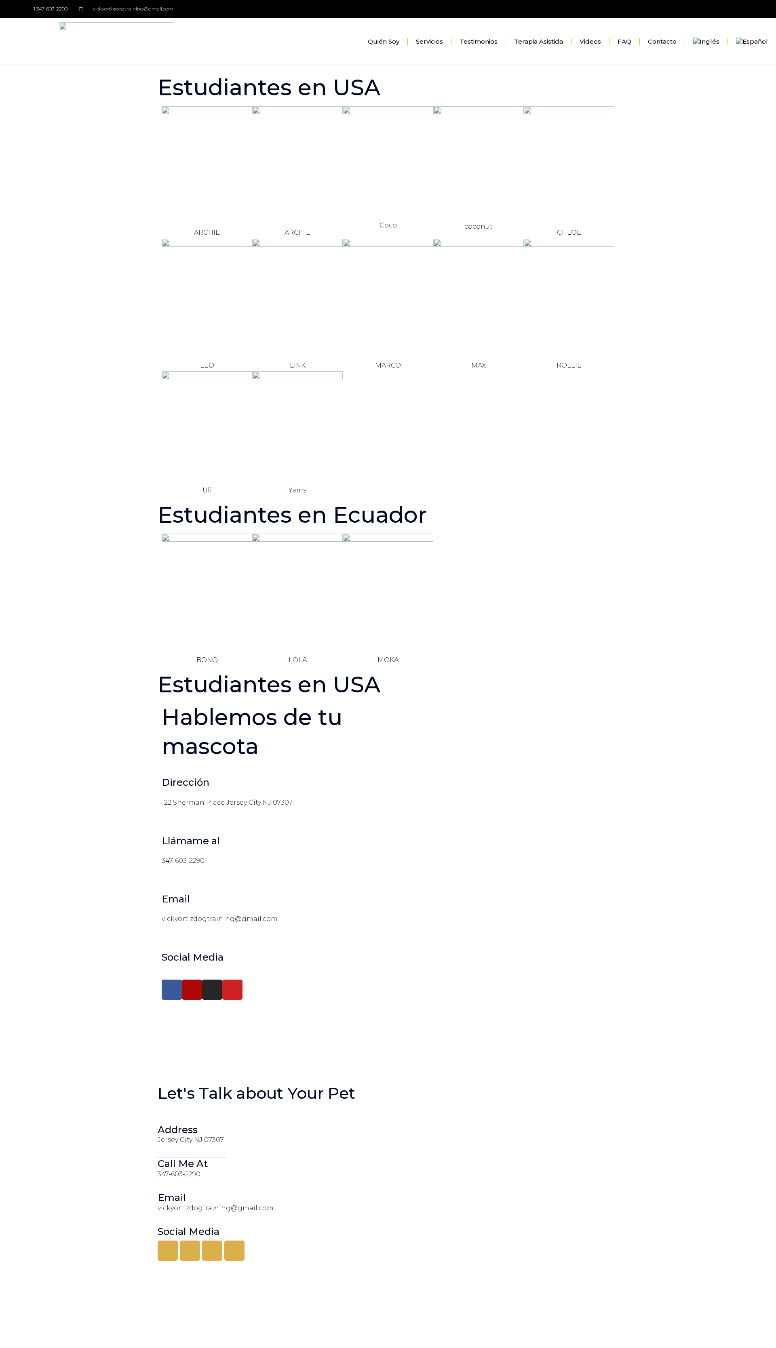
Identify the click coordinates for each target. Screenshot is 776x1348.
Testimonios (479, 41)
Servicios (429, 41)
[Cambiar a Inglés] (706, 41)
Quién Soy (383, 41)
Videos (590, 41)
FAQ (624, 41)
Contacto (662, 41)
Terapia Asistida (538, 41)
